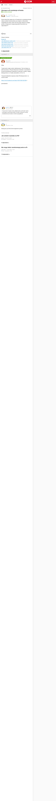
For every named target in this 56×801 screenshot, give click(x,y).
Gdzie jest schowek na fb (7, 45)
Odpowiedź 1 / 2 (5, 54)
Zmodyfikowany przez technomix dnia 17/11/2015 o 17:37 (16, 62)
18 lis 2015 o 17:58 (9, 125)
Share (4, 33)
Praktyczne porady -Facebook (23, 41)
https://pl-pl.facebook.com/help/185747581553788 (13, 80)
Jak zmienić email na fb (7, 42)
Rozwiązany (5, 12)
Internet (10, 4)
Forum (5, 4)
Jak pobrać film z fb (6, 47)
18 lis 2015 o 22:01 (14, 16)
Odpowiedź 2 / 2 (5, 120)
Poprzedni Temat (6, 8)
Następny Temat (26, 8)
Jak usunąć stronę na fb (7, 44)
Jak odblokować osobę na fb (8, 41)
